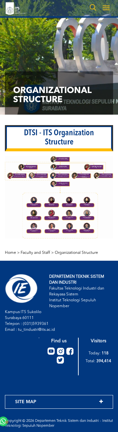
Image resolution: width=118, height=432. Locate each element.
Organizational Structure (76, 253)
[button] (16, 416)
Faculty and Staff (35, 253)
